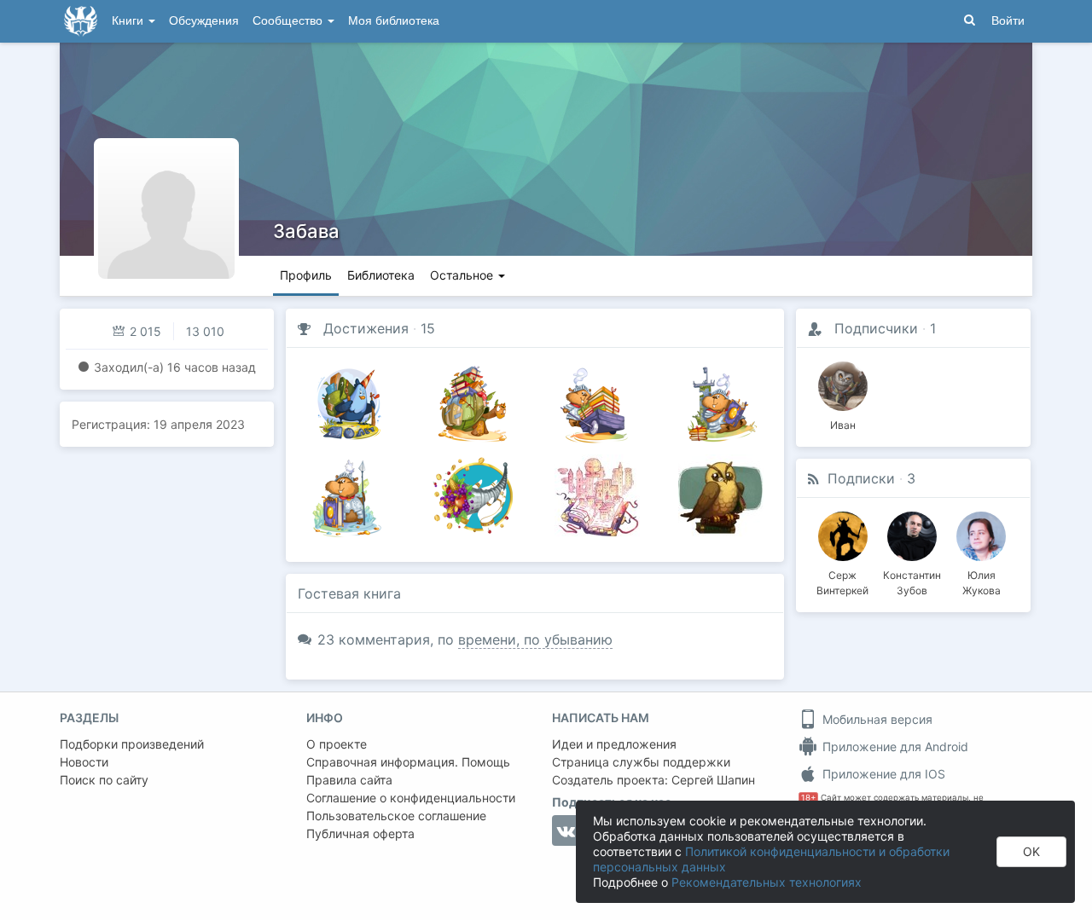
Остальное (463, 275)
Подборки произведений (132, 744)
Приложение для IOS (882, 774)
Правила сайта (349, 779)
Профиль (306, 275)
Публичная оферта (360, 833)
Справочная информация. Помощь (408, 762)
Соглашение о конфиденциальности (410, 797)
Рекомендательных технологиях (766, 882)
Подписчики (876, 328)
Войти (1008, 20)
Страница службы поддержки (641, 762)
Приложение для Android (893, 746)
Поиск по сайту (104, 779)
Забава (306, 231)
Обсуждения (204, 20)
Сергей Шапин (713, 779)
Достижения (366, 328)
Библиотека (381, 275)
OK (1031, 851)
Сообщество (289, 20)
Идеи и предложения (614, 744)
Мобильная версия (875, 719)
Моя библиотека (393, 20)
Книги (129, 20)
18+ (808, 797)
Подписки (861, 478)
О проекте (336, 744)
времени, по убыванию (535, 639)
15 (428, 328)
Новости (84, 762)
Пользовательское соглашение (396, 815)
